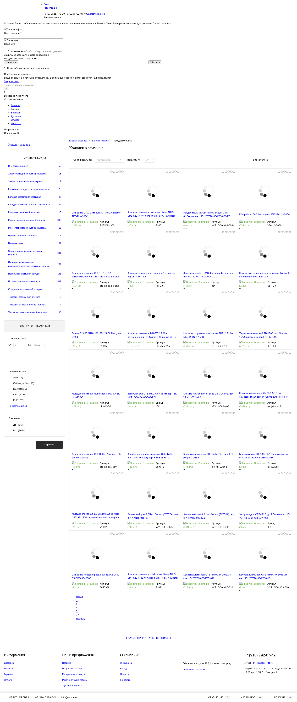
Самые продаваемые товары (148, 638)
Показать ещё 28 (18, 405)
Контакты (16, 123)
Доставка (16, 116)
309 (59, 220)
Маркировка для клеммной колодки (26, 220)
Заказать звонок (96, 13)
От (9, 344)
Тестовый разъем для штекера (24, 297)
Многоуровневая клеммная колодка (27, 228)
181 (59, 243)
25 (60, 189)
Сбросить (49, 444)
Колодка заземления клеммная (24, 197)
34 (60, 204)
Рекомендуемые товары (74, 680)
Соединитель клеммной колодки (25, 289)
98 (60, 197)
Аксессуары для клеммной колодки (27, 173)
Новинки (66, 663)
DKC (19, 394)
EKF (18, 400)
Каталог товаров (19, 144)
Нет (19, 430)
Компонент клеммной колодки (24, 212)
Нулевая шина (15, 243)
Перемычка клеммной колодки (24, 273)
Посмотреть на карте (194, 669)
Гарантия (8, 674)
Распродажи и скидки (73, 674)
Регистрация (50, 7)
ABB (18, 377)
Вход (46, 4)
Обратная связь (19, 697)
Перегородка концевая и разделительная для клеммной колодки (29, 264)
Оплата (15, 119)
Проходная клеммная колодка (24, 281)
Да (18, 424)
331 (59, 253)
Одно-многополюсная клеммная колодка (25, 253)
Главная (15, 105)
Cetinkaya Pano (23, 383)
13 (60, 173)
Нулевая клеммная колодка (22, 235)
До (29, 344)
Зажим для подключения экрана (25, 181)
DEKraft (20, 388)
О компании (126, 663)
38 (60, 312)
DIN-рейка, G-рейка (18, 166)
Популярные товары (72, 668)
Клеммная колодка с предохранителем (28, 189)
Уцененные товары (71, 685)
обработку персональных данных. (43, 51)
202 (59, 264)
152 (59, 166)
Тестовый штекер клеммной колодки (27, 304)
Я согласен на (35, 51)
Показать (20, 444)
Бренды (15, 112)
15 (60, 212)
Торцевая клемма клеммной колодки (27, 312)
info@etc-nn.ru (263, 663)
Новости (8, 668)
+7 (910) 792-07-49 (46, 697)
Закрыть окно (11, 81)
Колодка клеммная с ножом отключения (29, 204)
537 (59, 281)
